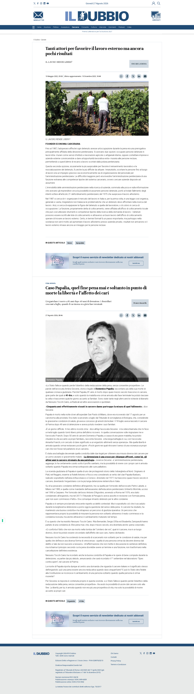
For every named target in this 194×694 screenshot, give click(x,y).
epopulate (80, 243)
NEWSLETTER (39, 19)
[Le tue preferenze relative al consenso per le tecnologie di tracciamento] (2, 520)
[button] (154, 3)
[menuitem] (39, 27)
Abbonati (156, 20)
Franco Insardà (140, 303)
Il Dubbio (37, 40)
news (69, 243)
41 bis (81, 601)
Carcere (43, 40)
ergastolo (71, 601)
